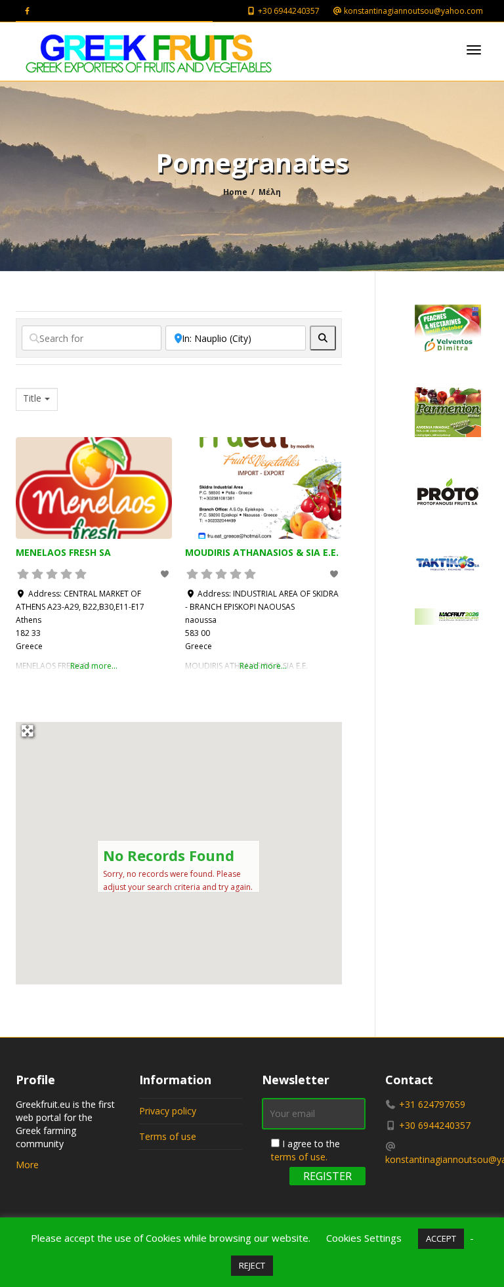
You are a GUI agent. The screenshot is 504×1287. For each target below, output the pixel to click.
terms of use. (299, 1156)
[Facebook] (27, 11)
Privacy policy (167, 1111)
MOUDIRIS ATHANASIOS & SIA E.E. (262, 552)
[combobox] (37, 399)
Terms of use (167, 1136)
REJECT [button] (252, 1265)
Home (235, 192)
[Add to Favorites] (165, 574)
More (27, 1164)
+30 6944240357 (288, 10)
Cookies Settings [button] (364, 1237)
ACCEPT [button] (441, 1238)
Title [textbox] (32, 398)
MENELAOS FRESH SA (63, 552)
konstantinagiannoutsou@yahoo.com (412, 10)
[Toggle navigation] (473, 50)
